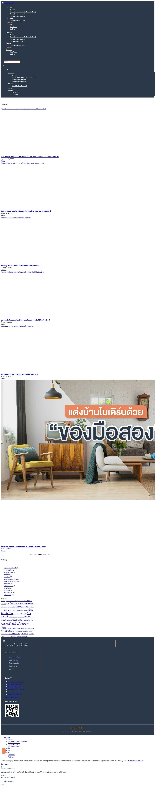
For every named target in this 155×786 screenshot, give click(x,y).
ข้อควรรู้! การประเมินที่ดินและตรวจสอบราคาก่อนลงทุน (20, 265)
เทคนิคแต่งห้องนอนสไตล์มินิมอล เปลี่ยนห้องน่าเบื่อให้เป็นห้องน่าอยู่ (25, 320)
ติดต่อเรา (10, 25)
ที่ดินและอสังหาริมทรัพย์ (11, 581)
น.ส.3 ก (25, 613)
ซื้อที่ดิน (2, 607)
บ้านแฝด (10, 18)
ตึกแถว (18, 607)
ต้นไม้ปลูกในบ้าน (29, 607)
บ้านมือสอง (17, 620)
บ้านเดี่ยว (10, 7)
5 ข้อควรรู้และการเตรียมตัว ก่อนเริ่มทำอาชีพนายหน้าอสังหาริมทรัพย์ (26, 211)
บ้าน (29, 613)
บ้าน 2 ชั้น (5, 617)
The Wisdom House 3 (17, 16)
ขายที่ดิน (7, 574)
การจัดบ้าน (14, 601)
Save (2, 784)
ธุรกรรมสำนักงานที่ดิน (18, 613)
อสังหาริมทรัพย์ (29, 631)
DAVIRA (12, 10)
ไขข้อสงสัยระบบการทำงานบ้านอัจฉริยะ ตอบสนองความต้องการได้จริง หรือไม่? (30, 157)
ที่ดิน (30, 610)
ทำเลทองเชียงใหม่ (23, 610)
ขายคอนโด (7, 570)
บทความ (10, 23)
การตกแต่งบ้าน (22, 601)
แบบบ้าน (3, 636)
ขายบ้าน (7, 577)
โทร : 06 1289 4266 (12, 698)
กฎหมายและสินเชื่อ (10, 568)
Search (12, 59)
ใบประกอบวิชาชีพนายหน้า (22, 636)
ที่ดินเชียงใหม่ (7, 613)
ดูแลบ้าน (6, 607)
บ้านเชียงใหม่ (16, 623)
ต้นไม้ (22, 607)
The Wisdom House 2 (17, 20)
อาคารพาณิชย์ (14, 634)
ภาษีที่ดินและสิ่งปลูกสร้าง (28, 628)
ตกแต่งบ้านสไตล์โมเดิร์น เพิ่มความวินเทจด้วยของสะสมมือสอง (23, 546)
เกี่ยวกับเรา (13, 27)
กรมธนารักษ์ (8, 601)
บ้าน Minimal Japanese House (17, 617)
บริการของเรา (8, 586)
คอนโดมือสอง (12, 604)
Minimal (3, 601)
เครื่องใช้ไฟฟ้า (24, 634)
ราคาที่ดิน (17, 631)
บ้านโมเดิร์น (14, 628)
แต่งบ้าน (31, 634)
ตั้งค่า (2, 764)
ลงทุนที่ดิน (23, 631)
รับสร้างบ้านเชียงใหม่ (7, 631)
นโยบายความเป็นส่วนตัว (135, 760)
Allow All (3, 775)
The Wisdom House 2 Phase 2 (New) (23, 12)
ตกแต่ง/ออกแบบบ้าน (10, 579)
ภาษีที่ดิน (20, 628)
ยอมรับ (6, 764)
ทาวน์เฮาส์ (5, 610)
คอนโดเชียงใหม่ (26, 604)
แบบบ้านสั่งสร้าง (11, 636)
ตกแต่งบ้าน (12, 607)
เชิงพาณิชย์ (7, 595)
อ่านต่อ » (3, 161)
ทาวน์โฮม (14, 610)
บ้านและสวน (8, 592)
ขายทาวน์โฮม (8, 572)
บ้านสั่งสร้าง (26, 620)
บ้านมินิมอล (8, 620)
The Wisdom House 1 (17, 14)
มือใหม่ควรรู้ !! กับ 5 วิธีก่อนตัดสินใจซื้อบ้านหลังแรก (19, 374)
